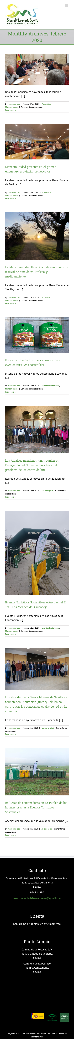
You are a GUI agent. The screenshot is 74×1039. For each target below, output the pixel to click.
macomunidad (14, 104)
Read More (9, 110)
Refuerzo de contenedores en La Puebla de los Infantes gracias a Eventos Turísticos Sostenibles (36, 807)
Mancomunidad (11, 107)
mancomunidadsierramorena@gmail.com (37, 898)
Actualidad (46, 104)
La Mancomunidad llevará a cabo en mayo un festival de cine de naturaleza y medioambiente (36, 271)
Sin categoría (47, 490)
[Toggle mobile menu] (67, 5)
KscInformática (37, 1036)
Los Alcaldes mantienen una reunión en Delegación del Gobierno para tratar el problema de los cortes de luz (32, 465)
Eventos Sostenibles (50, 385)
